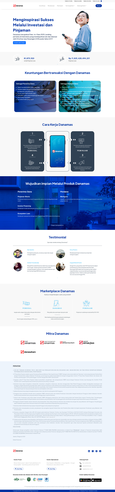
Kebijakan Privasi (84, 490)
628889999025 (86, 466)
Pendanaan (51, 5)
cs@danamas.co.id (87, 469)
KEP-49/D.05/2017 (86, 486)
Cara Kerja (42, 5)
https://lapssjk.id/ (50, 417)
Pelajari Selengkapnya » (57, 225)
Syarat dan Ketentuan (75, 490)
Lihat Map (19, 469)
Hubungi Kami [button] (81, 5)
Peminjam (60, 5)
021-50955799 (86, 463)
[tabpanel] (35, 58)
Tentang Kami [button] (69, 5)
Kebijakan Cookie (93, 490)
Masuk (99, 5)
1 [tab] (57, 64)
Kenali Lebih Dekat (19, 42)
